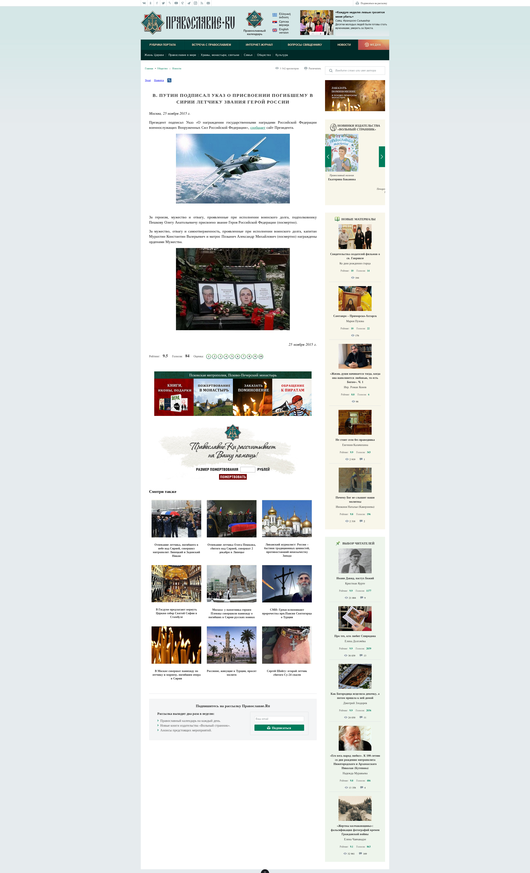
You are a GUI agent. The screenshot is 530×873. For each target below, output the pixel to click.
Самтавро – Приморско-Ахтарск (355, 316)
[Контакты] (208, 3)
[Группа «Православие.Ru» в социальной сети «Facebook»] (157, 3)
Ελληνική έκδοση (285, 15)
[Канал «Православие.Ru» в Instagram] (195, 3)
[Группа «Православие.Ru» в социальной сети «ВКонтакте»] (144, 3)
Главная (149, 68)
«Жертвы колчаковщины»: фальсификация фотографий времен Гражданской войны (355, 830)
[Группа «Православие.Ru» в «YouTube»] (176, 3)
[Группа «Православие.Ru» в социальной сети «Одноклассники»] (150, 3)
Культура (282, 55)
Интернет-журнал (259, 44)
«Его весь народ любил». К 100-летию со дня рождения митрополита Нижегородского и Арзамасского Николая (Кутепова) (355, 761)
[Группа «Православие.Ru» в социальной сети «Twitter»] (163, 3)
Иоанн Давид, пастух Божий (355, 578)
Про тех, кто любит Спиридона (355, 636)
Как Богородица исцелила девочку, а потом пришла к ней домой (355, 695)
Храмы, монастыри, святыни (220, 55)
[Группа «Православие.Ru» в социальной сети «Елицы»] (182, 3)
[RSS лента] (202, 3)
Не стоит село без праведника (355, 439)
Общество (264, 55)
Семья (248, 55)
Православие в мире (182, 55)
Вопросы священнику (305, 44)
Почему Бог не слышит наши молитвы (355, 499)
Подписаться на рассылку (374, 3)
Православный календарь (254, 32)
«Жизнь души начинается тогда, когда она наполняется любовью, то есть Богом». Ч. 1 (355, 377)
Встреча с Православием (211, 44)
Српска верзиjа (284, 23)
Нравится (159, 80)
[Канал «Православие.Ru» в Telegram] (189, 3)
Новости (344, 44)
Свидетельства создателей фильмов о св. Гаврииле (355, 256)
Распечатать (315, 68)
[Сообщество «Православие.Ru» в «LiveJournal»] (170, 3)
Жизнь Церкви (154, 55)
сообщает (257, 127)
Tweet (148, 80)
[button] (313, 34)
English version (284, 31)
